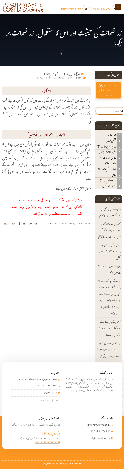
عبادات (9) (111, 163)
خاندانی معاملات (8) (108, 158)
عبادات (70, 78)
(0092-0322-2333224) (47, 442)
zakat (71, 224)
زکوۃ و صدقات (59, 78)
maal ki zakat (61, 224)
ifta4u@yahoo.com (71, 8)
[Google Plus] (30, 223)
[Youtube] (42, 400)
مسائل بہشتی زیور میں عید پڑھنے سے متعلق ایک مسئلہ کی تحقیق (109, 252)
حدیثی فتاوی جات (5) (107, 146)
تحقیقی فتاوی (111, 141)
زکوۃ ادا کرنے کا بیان (43, 78)
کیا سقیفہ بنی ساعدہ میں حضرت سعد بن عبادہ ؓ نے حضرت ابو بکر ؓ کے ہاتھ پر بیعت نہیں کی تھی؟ (109, 350)
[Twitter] (24, 223)
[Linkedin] (36, 223)
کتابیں (114, 174)
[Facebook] (19, 223)
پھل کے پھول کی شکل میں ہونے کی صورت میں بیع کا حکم (110, 212)
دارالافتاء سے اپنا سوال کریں (108, 90)
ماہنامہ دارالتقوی (109, 186)
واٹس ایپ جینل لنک (51, 434)
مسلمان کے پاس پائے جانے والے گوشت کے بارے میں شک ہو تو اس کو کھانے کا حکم (109, 329)
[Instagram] (48, 400)
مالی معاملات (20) (108, 180)
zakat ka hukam (82, 224)
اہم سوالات (111, 135)
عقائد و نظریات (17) (107, 169)
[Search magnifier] (122, 111)
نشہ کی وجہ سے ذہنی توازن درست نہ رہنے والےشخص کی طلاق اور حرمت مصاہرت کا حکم (109, 231)
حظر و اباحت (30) (108, 152)
